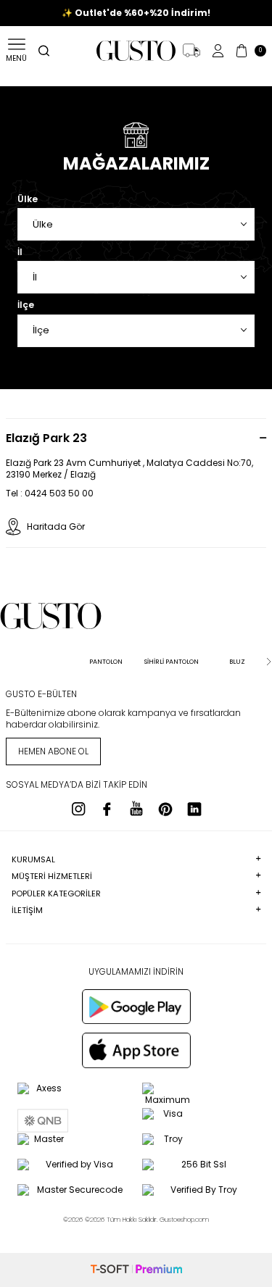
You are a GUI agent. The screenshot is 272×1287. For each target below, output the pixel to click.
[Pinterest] (165, 808)
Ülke (27, 199)
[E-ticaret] (136, 1270)
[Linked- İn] (194, 808)
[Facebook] (107, 808)
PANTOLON (106, 661)
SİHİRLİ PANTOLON (171, 661)
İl (19, 252)
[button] (3, 661)
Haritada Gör (56, 526)
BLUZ (237, 661)
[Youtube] (136, 808)
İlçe (25, 305)
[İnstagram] (78, 808)
